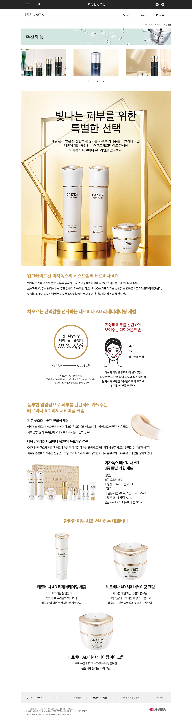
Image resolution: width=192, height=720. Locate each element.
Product (161, 15)
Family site (159, 698)
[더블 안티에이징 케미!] (148, 62)
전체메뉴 (27, 4)
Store (126, 15)
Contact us (57, 698)
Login (27, 698)
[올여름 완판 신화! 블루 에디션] (96, 62)
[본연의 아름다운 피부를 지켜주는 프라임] (43, 62)
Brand (143, 15)
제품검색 (39, 4)
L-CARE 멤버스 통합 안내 (128, 698)
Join (38, 698)
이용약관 (77, 698)
